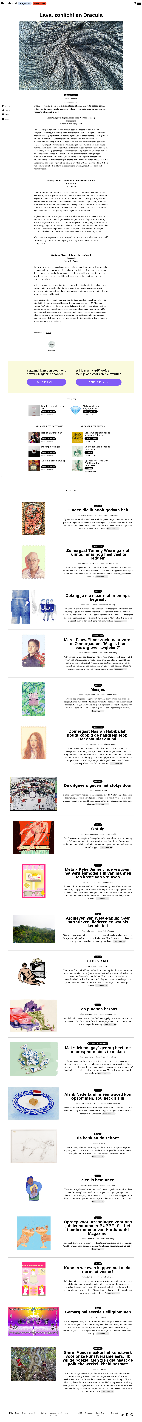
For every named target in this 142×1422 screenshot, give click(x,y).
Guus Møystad (110, 1014)
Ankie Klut (92, 966)
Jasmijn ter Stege (113, 1103)
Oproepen (89, 1413)
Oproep (98, 1218)
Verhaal (98, 506)
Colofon (44, 1413)
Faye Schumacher (89, 515)
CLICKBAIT (98, 961)
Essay (98, 914)
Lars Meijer (89, 1057)
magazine (24, 3)
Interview (97, 781)
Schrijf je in (96, 382)
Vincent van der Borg (90, 563)
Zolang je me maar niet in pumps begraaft (98, 597)
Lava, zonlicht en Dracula (71, 15)
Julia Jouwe (91, 931)
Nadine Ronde (91, 604)
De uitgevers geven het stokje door (98, 785)
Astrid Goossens (90, 653)
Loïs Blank (91, 882)
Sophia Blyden (100, 1143)
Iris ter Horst (110, 1185)
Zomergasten (98, 546)
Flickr (48, 332)
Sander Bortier (100, 1369)
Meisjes (98, 689)
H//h (10, 1413)
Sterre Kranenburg (111, 515)
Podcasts (115, 1413)
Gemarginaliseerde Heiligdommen (98, 1312)
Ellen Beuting (109, 604)
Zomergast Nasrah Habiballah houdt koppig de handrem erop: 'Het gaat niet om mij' (98, 735)
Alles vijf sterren (71, 95)
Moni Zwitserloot (91, 834)
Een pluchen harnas (97, 1009)
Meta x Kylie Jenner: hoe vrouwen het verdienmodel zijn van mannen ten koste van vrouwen (97, 873)
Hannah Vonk (111, 695)
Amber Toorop (108, 931)
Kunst (98, 1308)
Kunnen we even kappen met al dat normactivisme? (98, 1270)
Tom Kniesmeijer (90, 1014)
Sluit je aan (44, 382)
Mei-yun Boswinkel (91, 695)
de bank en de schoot (98, 1138)
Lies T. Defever (90, 744)
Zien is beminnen (97, 1180)
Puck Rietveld (110, 834)
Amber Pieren (108, 882)
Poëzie (97, 1134)
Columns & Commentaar (97, 1044)
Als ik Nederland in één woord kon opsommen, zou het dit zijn (97, 1096)
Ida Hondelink (100, 1317)
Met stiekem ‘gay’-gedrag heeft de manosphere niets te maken (98, 1050)
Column (98, 865)
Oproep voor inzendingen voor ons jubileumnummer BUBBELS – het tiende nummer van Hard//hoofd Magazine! (98, 1228)
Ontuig (98, 829)
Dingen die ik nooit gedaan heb (98, 510)
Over (24, 1413)
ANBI (80, 1413)
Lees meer (111, 528)
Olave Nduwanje (91, 1185)
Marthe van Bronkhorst (90, 1103)
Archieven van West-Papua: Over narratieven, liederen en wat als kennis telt (98, 922)
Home (16, 1413)
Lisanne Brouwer (100, 791)
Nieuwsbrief (33, 1413)
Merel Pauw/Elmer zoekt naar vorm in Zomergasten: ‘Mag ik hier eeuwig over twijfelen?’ (98, 643)
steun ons (39, 3)
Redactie (73, 99)
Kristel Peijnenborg (108, 1057)
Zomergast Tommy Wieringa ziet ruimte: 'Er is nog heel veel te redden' (97, 554)
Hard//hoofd (9, 3)
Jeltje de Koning (112, 563)
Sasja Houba (108, 966)
